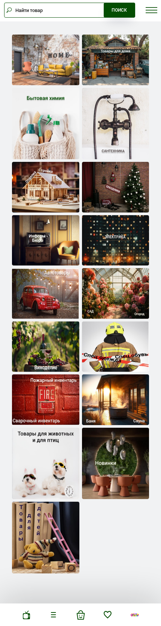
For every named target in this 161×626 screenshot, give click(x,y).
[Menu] (53, 615)
